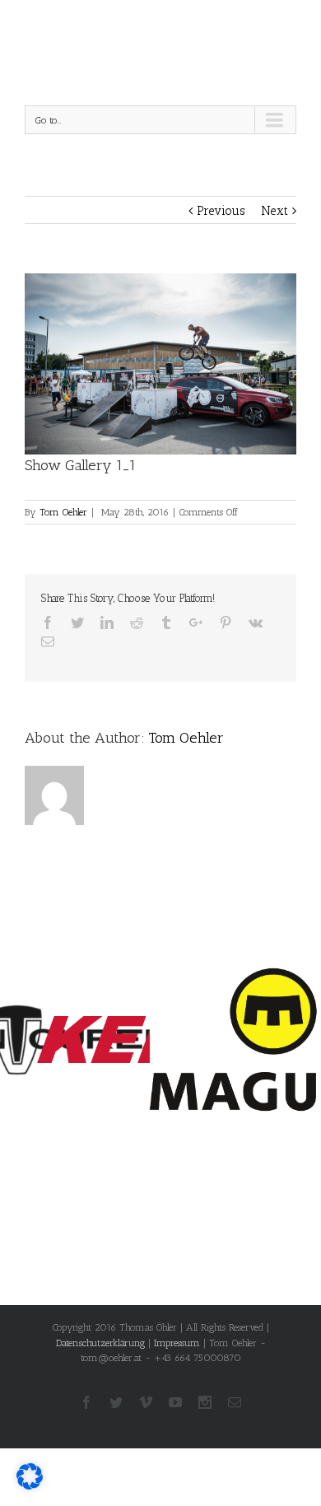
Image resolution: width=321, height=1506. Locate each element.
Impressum (177, 1343)
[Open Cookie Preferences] (29, 1485)
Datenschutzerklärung (100, 1343)
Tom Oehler (63, 512)
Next (274, 210)
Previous (221, 210)
